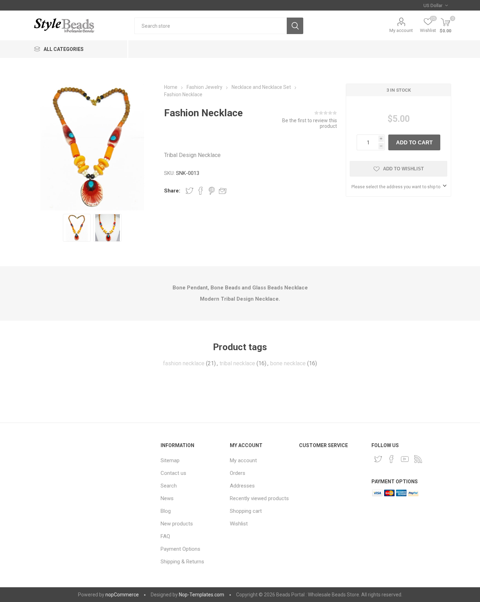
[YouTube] (404, 459)
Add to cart (414, 142)
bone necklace (288, 363)
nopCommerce (122, 594)
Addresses (242, 486)
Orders (237, 473)
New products (177, 524)
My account (401, 30)
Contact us (173, 473)
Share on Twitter (189, 191)
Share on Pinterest (211, 191)
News (167, 498)
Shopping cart (246, 511)
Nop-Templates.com (201, 594)
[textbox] (210, 26)
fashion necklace (184, 363)
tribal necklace (237, 363)
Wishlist (239, 524)
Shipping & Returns (182, 561)
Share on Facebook (201, 191)
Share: (172, 191)
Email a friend (223, 191)
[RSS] (418, 459)
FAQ (165, 536)
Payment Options (180, 549)
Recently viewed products (259, 498)
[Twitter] (378, 459)
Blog (166, 511)
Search (295, 26)
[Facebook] (391, 459)
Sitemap (170, 460)
